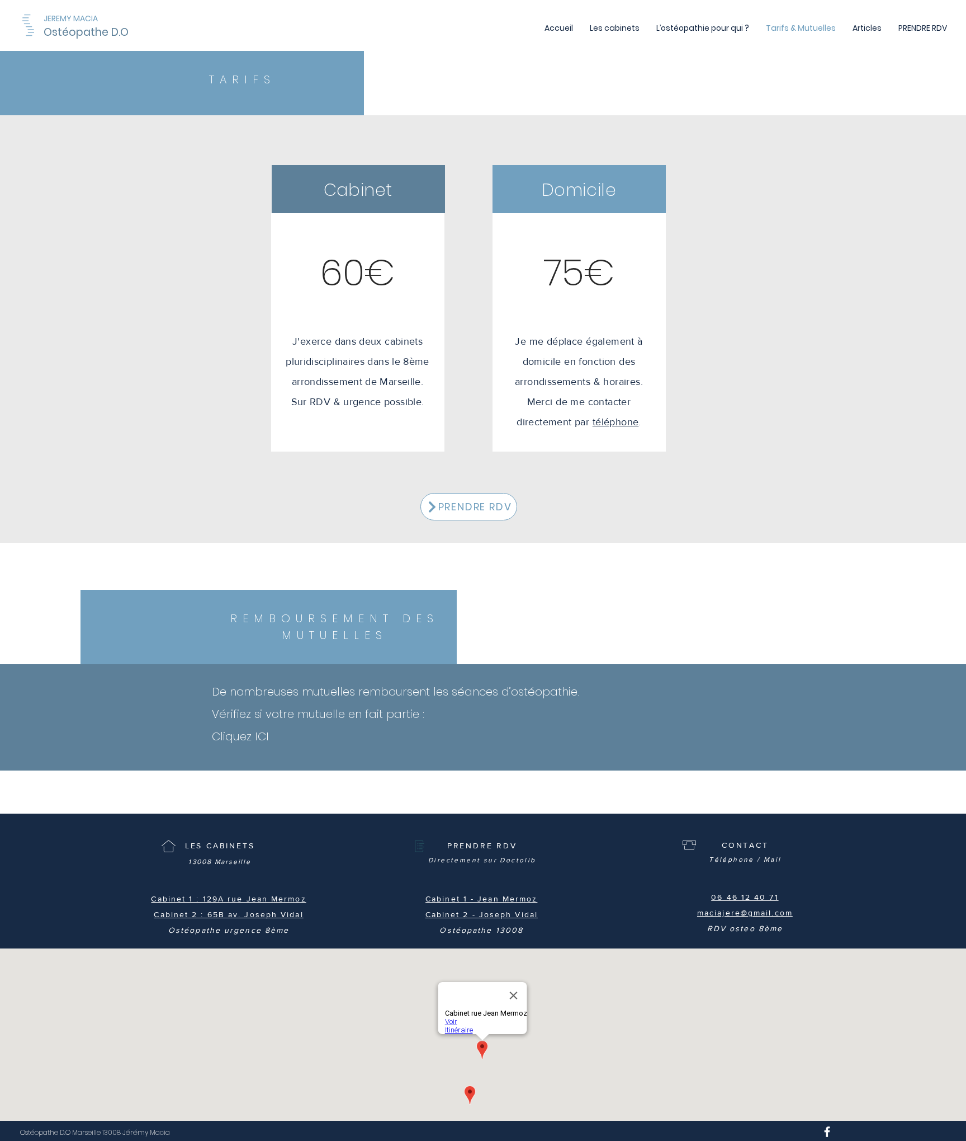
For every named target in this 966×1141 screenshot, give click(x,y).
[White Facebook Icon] (827, 1132)
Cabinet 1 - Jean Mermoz (481, 898)
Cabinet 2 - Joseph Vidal (481, 914)
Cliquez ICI (240, 736)
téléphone (616, 422)
